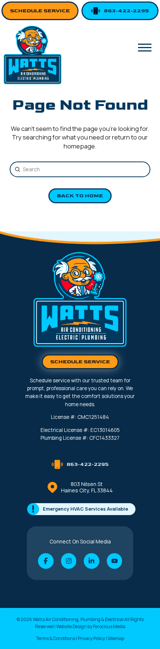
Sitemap (116, 638)
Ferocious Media (109, 626)
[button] (145, 47)
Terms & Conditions (55, 638)
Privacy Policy (91, 638)
